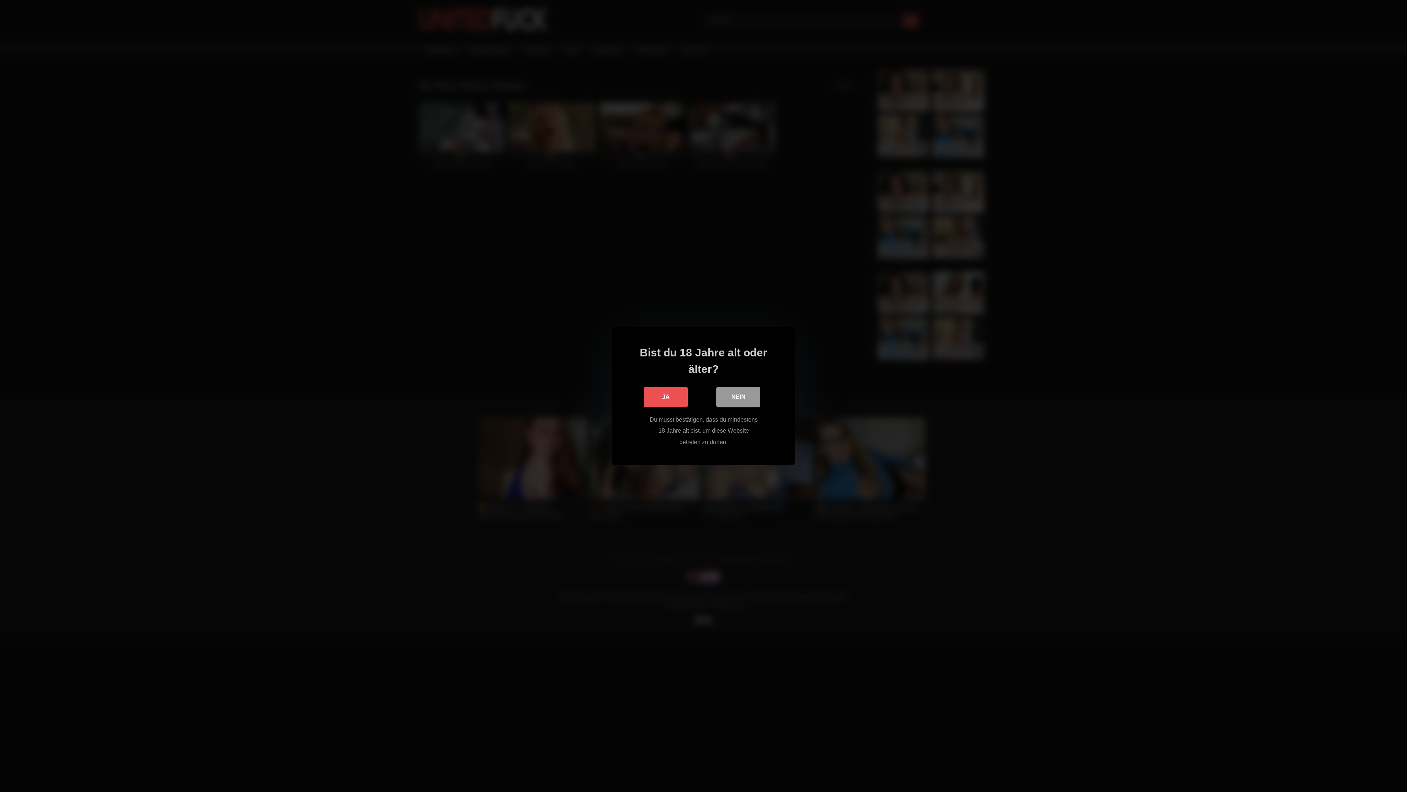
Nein (738, 397)
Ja (666, 397)
